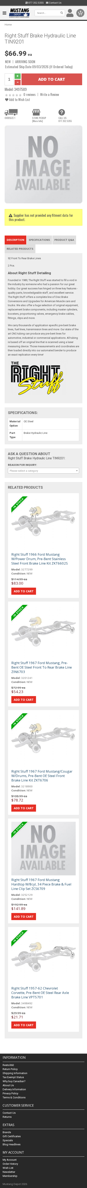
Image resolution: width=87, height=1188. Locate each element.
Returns (7, 1116)
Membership (10, 1175)
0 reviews (29, 94)
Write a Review (49, 94)
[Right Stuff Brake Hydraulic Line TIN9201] (43, 164)
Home (8, 24)
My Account (10, 1159)
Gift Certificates (12, 1136)
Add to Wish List (19, 99)
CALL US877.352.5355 (65, 119)
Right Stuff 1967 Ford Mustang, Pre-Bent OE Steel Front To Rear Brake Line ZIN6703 (41, 667)
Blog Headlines (11, 1144)
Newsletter (9, 1171)
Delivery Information (14, 1089)
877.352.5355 (36, 2)
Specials (8, 1140)
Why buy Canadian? (14, 1081)
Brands (7, 1132)
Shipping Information (15, 1073)
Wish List (8, 1167)
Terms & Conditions (14, 1097)
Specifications (39, 240)
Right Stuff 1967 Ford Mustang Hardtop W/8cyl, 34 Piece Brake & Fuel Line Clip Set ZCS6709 (41, 884)
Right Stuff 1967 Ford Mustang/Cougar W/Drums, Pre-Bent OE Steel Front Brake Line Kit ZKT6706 (41, 775)
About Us (8, 1085)
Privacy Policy (10, 1093)
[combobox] (43, 471)
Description (15, 240)
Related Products (20, 249)
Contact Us (55, 2)
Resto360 (8, 1065)
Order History (10, 1163)
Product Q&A (64, 240)
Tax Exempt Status (13, 1077)
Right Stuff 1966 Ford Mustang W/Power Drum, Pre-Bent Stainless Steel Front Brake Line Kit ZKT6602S (39, 559)
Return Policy (10, 1069)
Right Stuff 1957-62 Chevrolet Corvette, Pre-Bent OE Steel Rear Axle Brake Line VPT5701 (40, 992)
